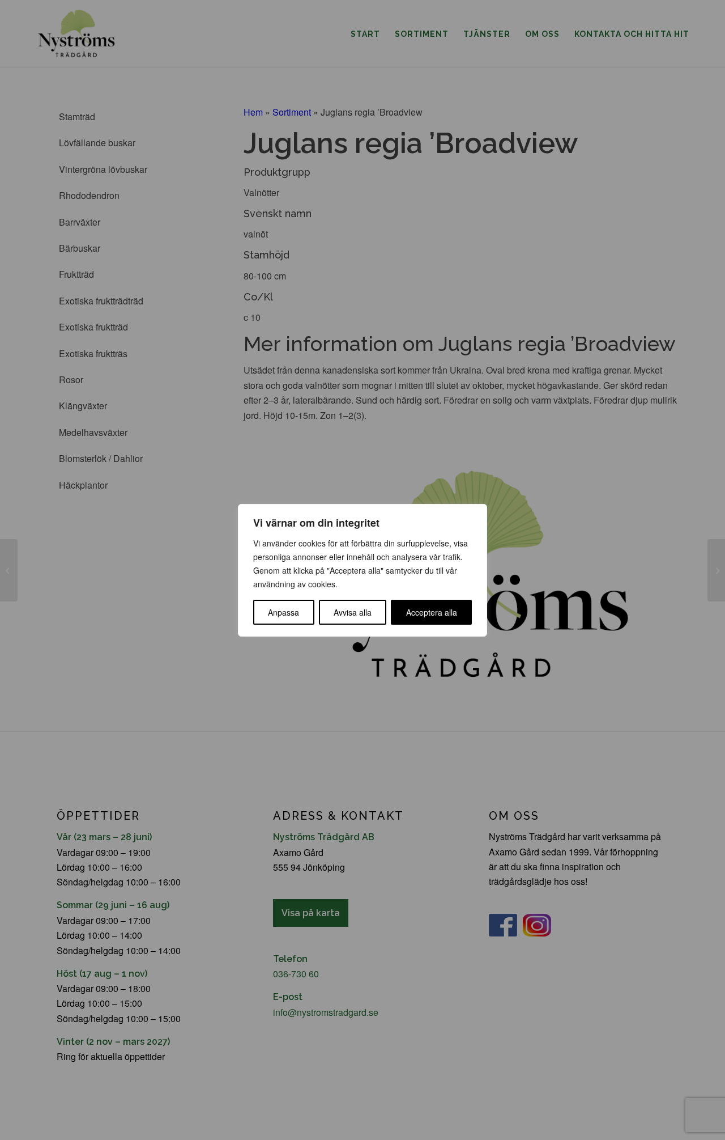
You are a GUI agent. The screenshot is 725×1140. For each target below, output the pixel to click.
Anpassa (283, 612)
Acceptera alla (431, 612)
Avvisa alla (353, 612)
